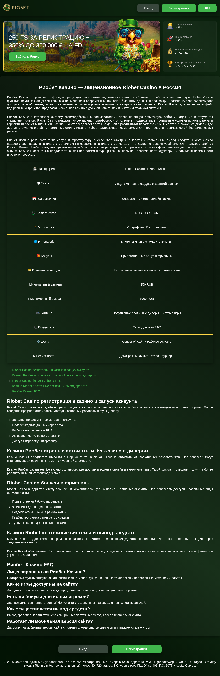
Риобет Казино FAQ (26, 391)
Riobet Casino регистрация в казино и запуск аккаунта (51, 370)
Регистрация (178, 8)
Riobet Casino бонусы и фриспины (36, 380)
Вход (148, 8)
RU (207, 8)
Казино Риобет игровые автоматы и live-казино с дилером (54, 375)
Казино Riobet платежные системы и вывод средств (49, 386)
